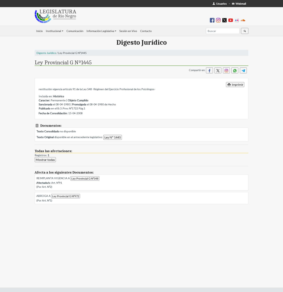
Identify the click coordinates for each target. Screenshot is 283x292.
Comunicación (74, 31)
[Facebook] (213, 20)
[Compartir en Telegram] (243, 70)
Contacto (146, 31)
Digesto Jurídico (46, 53)
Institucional (53, 31)
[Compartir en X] (217, 70)
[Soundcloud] (244, 20)
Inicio (39, 31)
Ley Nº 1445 (112, 137)
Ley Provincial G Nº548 (84, 178)
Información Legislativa (100, 31)
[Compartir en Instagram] (226, 70)
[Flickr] (237, 20)
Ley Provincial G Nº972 (65, 196)
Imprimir (237, 84)
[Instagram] (219, 20)
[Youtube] (231, 20)
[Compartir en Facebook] (209, 70)
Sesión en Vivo (128, 31)
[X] (225, 20)
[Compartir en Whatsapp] (234, 70)
